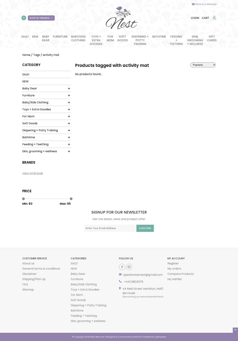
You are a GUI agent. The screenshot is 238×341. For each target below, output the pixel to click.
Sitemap (28, 290)
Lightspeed (160, 336)
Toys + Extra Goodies (96, 40)
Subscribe (145, 228)
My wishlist (174, 279)
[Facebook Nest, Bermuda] (122, 267)
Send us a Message (206, 4)
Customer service (34, 258)
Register (173, 263)
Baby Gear (45, 38)
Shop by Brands (39, 18)
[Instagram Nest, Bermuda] (129, 267)
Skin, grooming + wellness (195, 40)
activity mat (51, 55)
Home (26, 55)
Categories (78, 258)
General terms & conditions (41, 269)
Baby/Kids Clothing (78, 38)
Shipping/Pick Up (33, 279)
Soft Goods (122, 38)
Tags (36, 55)
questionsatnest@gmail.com (143, 275)
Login (195, 18)
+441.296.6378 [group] (133, 282)
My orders (174, 269)
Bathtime (159, 37)
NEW (35, 37)
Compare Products (180, 274)
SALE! (25, 37)
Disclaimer (29, 274)
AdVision (137, 336)
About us (28, 263)
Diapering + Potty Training (140, 40)
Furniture (60, 37)
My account (176, 258)
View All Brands (32, 173)
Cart (205, 18)
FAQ (25, 284)
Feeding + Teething (176, 40)
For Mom (110, 38)
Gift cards (212, 38)
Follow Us (126, 258)
